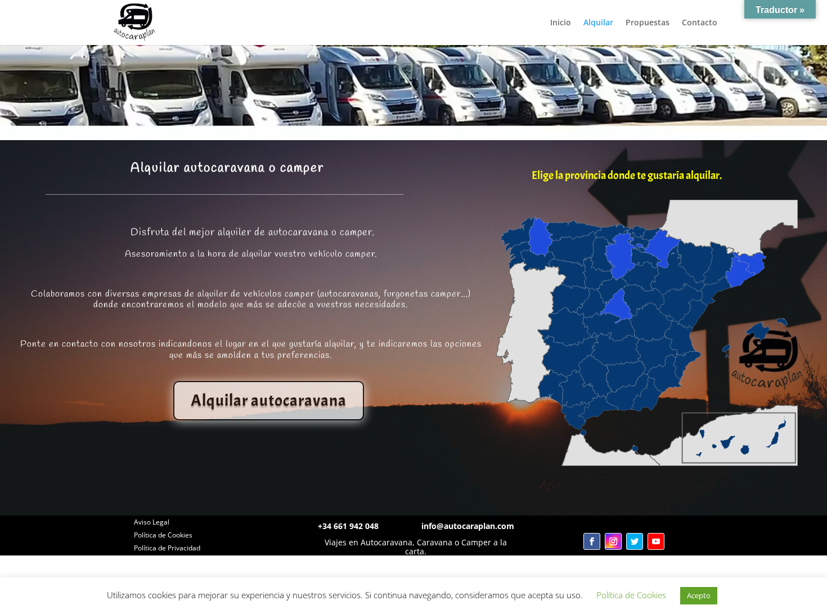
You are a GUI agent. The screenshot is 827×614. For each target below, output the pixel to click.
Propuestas (647, 23)
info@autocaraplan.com (467, 526)
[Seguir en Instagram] (613, 541)
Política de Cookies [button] (631, 594)
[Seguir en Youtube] (656, 541)
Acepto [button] (699, 595)
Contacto (699, 23)
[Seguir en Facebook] (591, 541)
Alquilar (598, 23)
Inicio (560, 23)
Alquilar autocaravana (269, 400)
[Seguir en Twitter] (634, 541)
